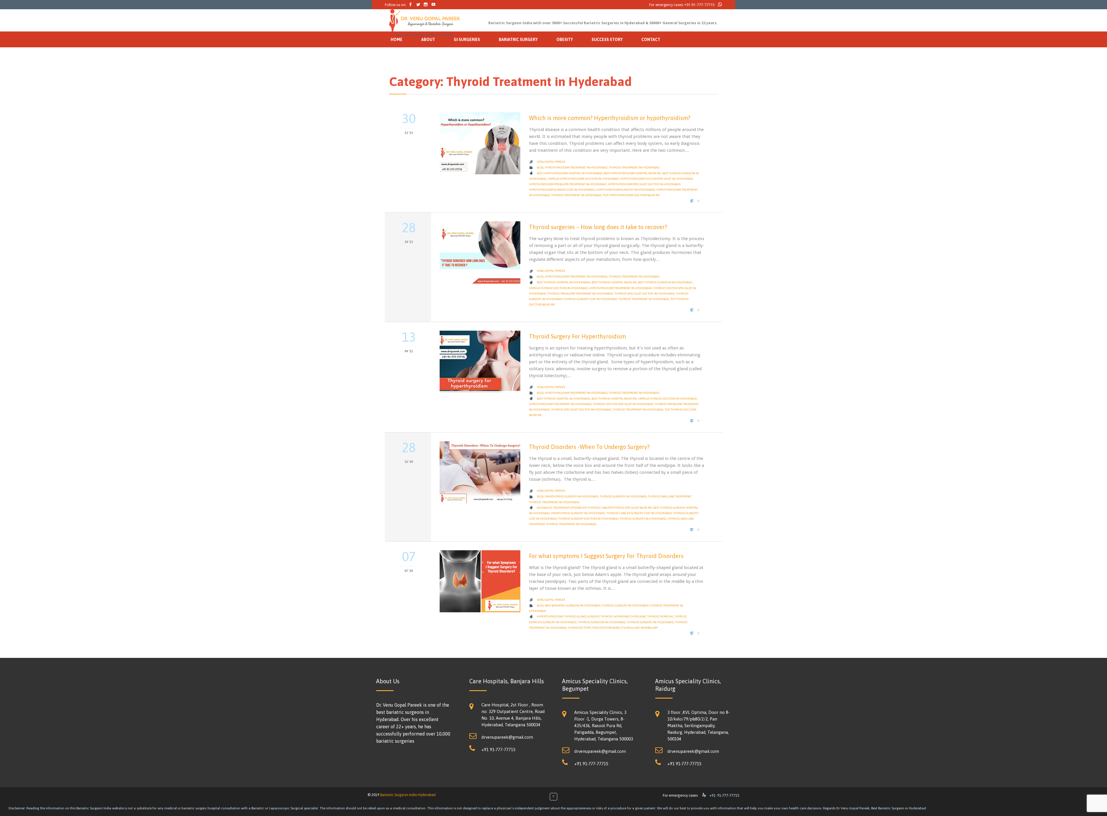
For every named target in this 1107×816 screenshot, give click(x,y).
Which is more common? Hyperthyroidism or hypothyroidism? (609, 118)
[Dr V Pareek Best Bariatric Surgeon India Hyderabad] (424, 20)
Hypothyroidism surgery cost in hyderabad (562, 189)
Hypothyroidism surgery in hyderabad (625, 189)
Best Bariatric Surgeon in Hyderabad (573, 605)
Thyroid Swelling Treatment (669, 496)
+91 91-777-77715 (699, 5)
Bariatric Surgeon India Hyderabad (408, 795)
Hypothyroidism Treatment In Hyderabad (620, 288)
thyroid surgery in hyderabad (643, 518)
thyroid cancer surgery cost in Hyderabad (639, 513)
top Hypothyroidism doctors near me (631, 195)
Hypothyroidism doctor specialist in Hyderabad (656, 178)
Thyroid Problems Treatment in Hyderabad (580, 293)
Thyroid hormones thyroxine (623, 616)
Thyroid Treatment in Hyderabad (634, 167)
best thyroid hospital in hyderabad (563, 282)
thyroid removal (660, 616)
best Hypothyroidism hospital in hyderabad (570, 173)
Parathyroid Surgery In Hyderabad (572, 496)
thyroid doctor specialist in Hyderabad (623, 404)
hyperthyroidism (550, 616)
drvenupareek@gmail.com (507, 737)
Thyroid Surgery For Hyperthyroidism (577, 336)
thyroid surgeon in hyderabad (602, 622)
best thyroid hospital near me (614, 282)
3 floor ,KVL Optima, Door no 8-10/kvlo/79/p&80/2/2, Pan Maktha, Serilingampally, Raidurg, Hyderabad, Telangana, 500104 (698, 725)
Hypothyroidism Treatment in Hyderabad (576, 167)
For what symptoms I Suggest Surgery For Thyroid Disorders (606, 556)
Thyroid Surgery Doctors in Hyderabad (588, 518)
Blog (540, 167)
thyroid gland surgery (581, 616)
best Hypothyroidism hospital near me (632, 173)
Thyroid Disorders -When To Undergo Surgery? (589, 446)
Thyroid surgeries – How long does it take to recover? (598, 227)
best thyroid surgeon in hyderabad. (665, 282)
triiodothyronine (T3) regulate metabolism (625, 627)
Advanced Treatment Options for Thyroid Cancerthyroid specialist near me (594, 507)
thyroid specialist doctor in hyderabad (644, 293)
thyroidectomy (579, 627)
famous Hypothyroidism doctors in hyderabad (583, 178)
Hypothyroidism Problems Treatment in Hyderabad (568, 184)
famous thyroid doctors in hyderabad (558, 288)
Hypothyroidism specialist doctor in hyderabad (644, 184)
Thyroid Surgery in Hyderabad (623, 496)
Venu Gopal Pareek (551, 161)
